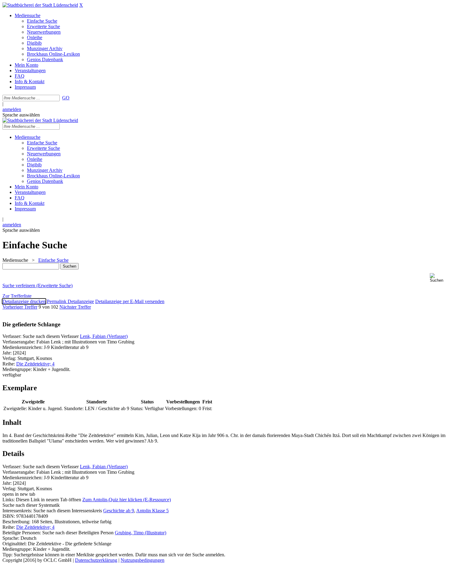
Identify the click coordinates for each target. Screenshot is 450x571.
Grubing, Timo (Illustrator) (140, 532)
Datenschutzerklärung (96, 560)
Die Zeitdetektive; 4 (35, 363)
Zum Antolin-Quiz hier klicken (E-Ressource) (126, 499)
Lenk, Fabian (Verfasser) (104, 336)
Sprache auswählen (21, 114)
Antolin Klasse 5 (152, 510)
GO (65, 97)
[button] (439, 278)
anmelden (11, 109)
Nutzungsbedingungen (142, 560)
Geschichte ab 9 (118, 510)
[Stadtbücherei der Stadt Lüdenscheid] (40, 5)
